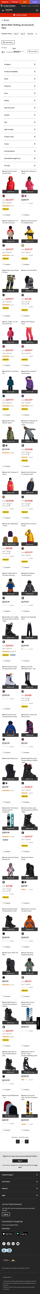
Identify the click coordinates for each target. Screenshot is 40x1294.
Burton (6, 20)
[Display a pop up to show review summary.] (16, 652)
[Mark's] (25, 2)
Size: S (23, 34)
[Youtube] (17, 1243)
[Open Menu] (3, 10)
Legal (3, 1195)
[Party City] (35, 2)
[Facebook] (3, 1243)
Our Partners (6, 1181)
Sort (14, 48)
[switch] (10, 52)
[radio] (4, 196)
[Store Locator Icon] (1, 6)
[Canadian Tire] (5, 2)
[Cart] (37, 10)
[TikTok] (8, 1243)
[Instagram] (13, 1243)
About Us (5, 1188)
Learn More (6, 1228)
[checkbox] (6, 215)
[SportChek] (15, 2)
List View (34, 51)
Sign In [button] (20, 1161)
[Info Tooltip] (28, 304)
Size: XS (30, 34)
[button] (10, 191)
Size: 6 (16, 34)
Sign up (6, 1214)
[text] (10, 206)
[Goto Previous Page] (13, 1141)
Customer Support (7, 1175)
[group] (10, 209)
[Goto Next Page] (27, 1141)
